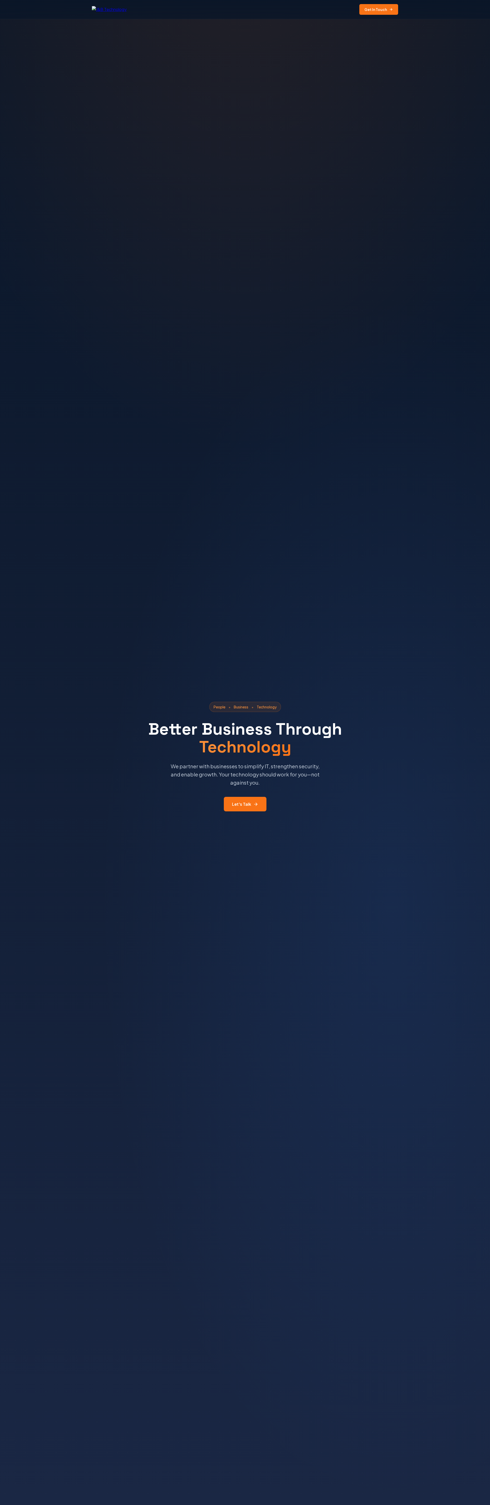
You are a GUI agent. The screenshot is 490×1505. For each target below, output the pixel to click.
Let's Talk (241, 804)
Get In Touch (375, 9)
